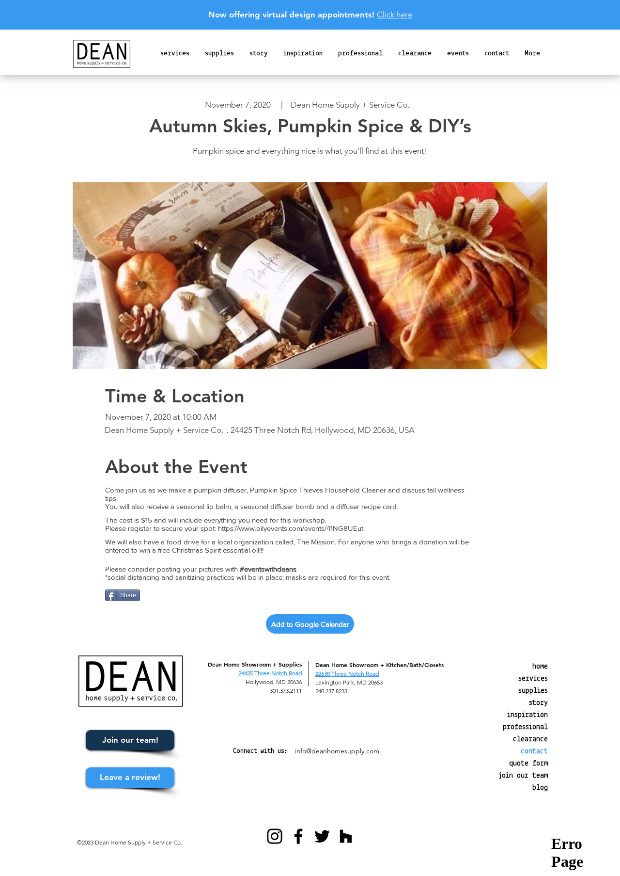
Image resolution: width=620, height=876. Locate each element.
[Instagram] (274, 836)
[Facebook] (298, 836)
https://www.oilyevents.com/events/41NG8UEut (290, 528)
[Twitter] (322, 836)
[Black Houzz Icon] (346, 836)
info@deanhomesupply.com (337, 751)
